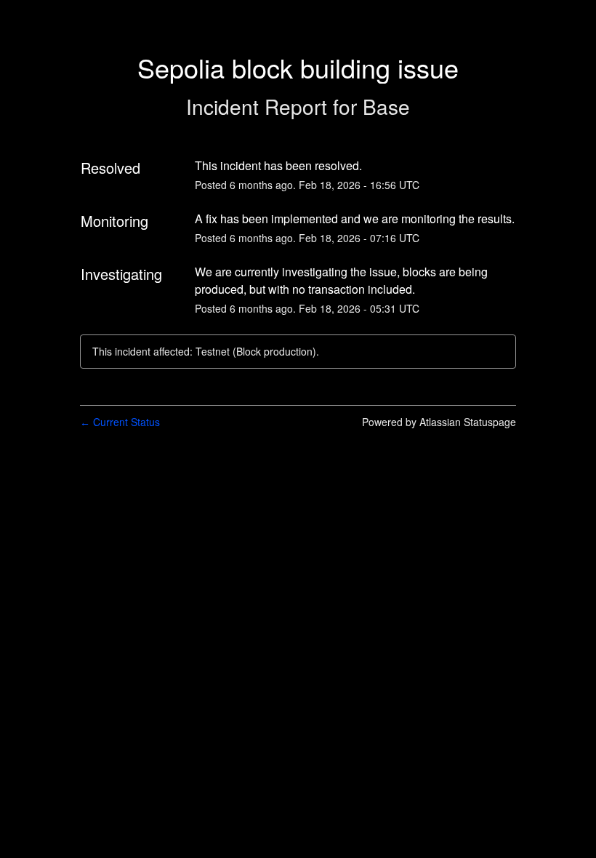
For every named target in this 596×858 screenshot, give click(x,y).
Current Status (120, 421)
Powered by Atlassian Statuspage (439, 421)
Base (386, 106)
